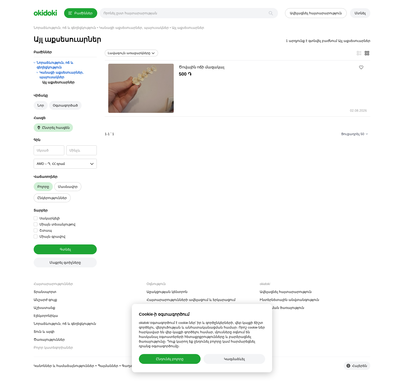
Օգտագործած (65, 105)
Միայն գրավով (52, 236)
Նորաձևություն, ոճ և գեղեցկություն (65, 323)
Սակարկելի (50, 218)
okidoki (45, 13)
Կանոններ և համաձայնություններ (64, 366)
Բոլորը (43, 186)
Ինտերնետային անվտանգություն (289, 300)
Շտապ (46, 230)
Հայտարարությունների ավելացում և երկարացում (191, 300)
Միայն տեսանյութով (57, 224)
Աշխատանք (44, 308)
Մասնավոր (68, 186)
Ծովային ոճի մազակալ (201, 67)
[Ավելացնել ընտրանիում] (361, 67)
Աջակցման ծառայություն (282, 308)
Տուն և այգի (44, 331)
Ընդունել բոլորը (170, 359)
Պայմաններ (108, 366)
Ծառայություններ (49, 339)
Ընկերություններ (52, 198)
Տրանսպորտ (45, 292)
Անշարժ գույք (45, 300)
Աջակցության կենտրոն (167, 292)
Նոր (40, 105)
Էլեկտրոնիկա (46, 316)
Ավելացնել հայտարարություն (286, 292)
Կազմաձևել (234, 359)
